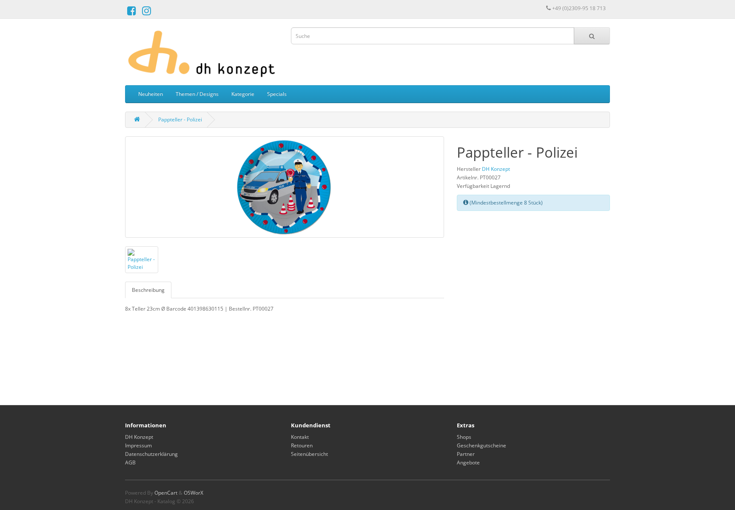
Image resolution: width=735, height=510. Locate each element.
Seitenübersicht (309, 454)
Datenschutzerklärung (151, 454)
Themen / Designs (197, 94)
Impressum (138, 445)
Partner (466, 454)
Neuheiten (150, 94)
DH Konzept (496, 169)
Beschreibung (148, 290)
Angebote (468, 462)
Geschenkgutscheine (481, 445)
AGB (130, 462)
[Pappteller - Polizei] (284, 187)
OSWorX (193, 492)
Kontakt (300, 437)
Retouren (302, 445)
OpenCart (165, 492)
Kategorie (242, 94)
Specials (277, 94)
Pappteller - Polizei (180, 119)
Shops (464, 437)
